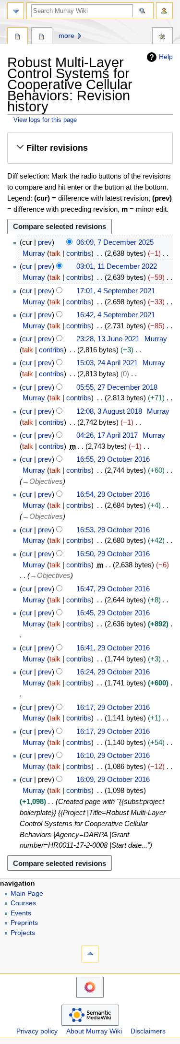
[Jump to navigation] (15, 10)
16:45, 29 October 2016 (113, 613)
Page (17, 37)
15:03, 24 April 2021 (107, 363)
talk (54, 253)
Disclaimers (148, 1031)
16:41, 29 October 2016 (113, 648)
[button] (90, 148)
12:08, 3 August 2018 (109, 411)
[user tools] (164, 10)
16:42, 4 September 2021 (115, 315)
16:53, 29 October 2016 (113, 530)
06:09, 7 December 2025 (115, 242)
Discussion (41, 37)
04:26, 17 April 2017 (107, 435)
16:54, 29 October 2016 (113, 494)
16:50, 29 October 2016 (113, 554)
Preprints (24, 922)
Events (21, 913)
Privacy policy (37, 1031)
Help (166, 56)
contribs (78, 253)
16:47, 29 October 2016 (113, 589)
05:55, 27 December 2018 (116, 387)
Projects (23, 932)
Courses (23, 903)
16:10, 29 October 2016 (113, 755)
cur (27, 266)
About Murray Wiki (94, 1031)
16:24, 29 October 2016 (113, 672)
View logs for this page (45, 119)
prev (45, 242)
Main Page (27, 893)
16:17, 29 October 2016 (113, 707)
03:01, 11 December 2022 (116, 266)
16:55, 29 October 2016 (113, 459)
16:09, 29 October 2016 (113, 779)
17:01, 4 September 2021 (115, 291)
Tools (162, 37)
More (66, 35)
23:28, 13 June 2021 (108, 339)
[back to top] (90, 954)
